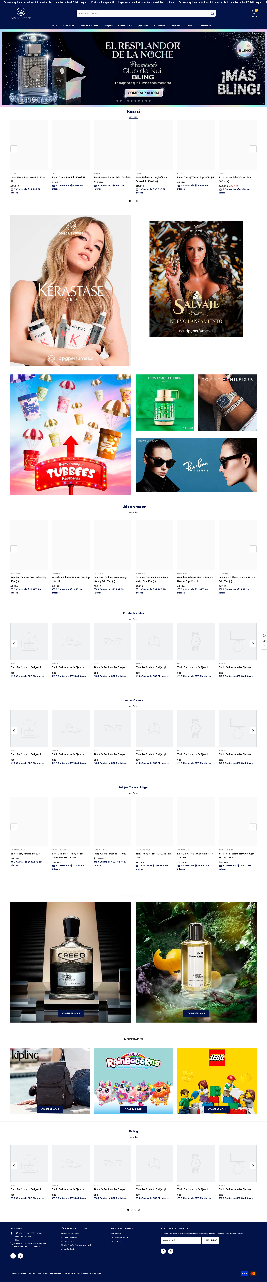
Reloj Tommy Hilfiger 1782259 (25, 853)
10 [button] (150, 101)
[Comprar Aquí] (70, 962)
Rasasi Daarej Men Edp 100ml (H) (69, 177)
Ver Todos (133, 116)
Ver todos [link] (133, 512)
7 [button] (139, 101)
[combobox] (143, 13)
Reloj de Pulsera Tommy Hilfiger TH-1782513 (195, 855)
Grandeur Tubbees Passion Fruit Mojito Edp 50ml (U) (152, 579)
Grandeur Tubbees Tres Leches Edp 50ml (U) (28, 579)
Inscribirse (210, 1240)
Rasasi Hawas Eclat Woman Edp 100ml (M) (235, 179)
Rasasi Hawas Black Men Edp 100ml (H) (28, 179)
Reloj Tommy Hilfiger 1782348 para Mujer (153, 855)
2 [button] (121, 101)
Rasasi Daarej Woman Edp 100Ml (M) (195, 177)
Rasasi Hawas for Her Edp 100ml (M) (112, 177)
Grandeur (15, 573)
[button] (30, 68)
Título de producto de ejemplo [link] (26, 667)
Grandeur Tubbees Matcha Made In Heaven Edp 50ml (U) (195, 579)
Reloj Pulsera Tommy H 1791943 (110, 853)
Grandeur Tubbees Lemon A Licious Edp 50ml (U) (237, 579)
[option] (133, 68)
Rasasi (13, 173)
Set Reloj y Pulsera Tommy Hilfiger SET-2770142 (236, 855)
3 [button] (124, 101)
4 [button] (128, 101)
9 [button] (146, 101)
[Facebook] (13, 1256)
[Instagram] (20, 1256)
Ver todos (133, 1137)
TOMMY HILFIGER (17, 850)
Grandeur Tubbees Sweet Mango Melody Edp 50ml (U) (110, 579)
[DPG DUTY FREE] (70, 290)
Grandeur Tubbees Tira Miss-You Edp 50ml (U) (71, 579)
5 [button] (132, 101)
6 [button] (135, 101)
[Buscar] (146, 13)
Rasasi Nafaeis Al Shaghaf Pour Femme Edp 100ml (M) (151, 179)
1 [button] (117, 101)
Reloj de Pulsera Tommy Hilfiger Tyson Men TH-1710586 (68, 855)
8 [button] (142, 101)
